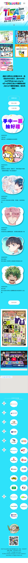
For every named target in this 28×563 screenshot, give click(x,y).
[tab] (14, 98)
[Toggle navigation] (24, 3)
